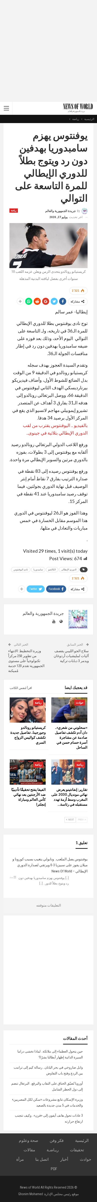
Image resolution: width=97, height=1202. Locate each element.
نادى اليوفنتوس (20, 569)
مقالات (29, 1150)
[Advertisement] (48, 50)
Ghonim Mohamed (30, 1194)
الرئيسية (82, 1140)
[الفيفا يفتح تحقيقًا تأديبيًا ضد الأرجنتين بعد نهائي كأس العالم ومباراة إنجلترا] (28, 772)
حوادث (79, 702)
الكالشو (52, 569)
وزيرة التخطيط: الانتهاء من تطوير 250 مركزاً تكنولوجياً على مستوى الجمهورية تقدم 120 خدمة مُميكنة (26, 661)
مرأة (20, 1159)
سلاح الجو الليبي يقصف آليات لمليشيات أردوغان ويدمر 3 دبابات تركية (71, 656)
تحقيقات (77, 1150)
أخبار (64, 1159)
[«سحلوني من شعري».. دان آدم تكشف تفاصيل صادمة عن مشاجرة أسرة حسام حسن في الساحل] (69, 710)
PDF (54, 1168)
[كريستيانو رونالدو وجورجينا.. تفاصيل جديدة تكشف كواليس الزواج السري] (28, 710)
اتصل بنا (42, 1159)
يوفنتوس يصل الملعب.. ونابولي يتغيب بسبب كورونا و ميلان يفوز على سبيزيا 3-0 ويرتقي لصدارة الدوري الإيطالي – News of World (50, 865)
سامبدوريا (38, 569)
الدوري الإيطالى (69, 569)
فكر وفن (57, 1140)
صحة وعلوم (28, 1140)
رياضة (13, 210)
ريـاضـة (53, 1150)
